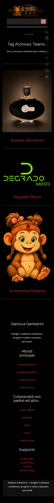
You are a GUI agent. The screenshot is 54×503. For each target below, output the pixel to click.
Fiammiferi (27, 417)
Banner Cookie (27, 470)
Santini (27, 425)
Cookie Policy (27, 462)
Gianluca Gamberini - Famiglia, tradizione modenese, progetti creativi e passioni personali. (28, 486)
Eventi (27, 432)
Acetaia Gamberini (27, 140)
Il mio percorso (27, 387)
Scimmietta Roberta (27, 291)
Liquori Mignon (27, 409)
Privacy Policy (27, 458)
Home (27, 34)
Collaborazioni (27, 440)
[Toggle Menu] (43, 21)
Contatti (27, 466)
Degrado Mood (27, 197)
